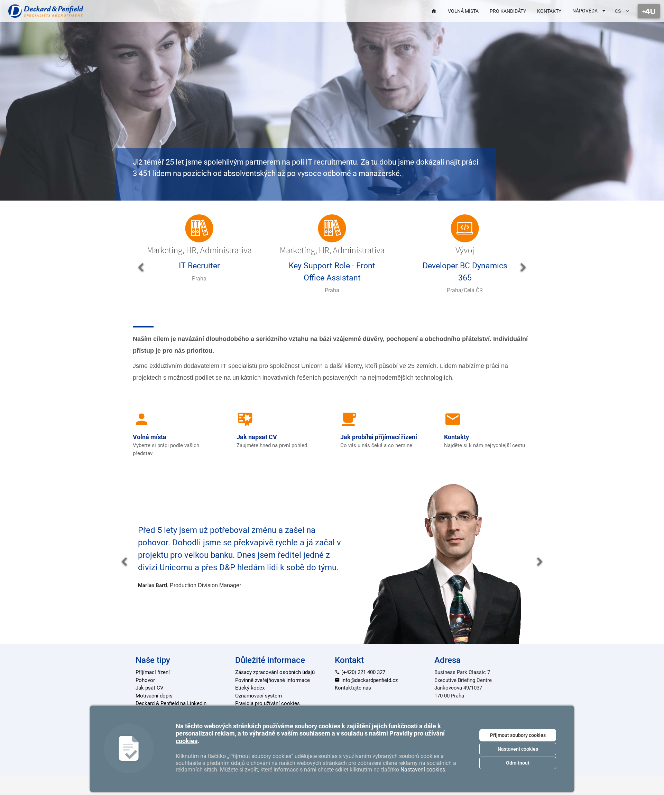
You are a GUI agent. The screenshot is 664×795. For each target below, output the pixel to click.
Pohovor (145, 680)
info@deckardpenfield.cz (369, 680)
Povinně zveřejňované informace (272, 680)
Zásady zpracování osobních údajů (275, 672)
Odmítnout (517, 763)
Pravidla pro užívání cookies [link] (267, 703)
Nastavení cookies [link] (422, 769)
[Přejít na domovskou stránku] (45, 11)
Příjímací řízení (153, 672)
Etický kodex (250, 688)
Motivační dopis (154, 696)
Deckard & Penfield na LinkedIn (171, 703)
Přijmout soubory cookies (518, 735)
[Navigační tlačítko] (649, 11)
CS (618, 11)
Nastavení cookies (518, 749)
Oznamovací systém (258, 696)
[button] (141, 267)
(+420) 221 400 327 (362, 672)
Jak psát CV (150, 688)
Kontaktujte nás (353, 688)
